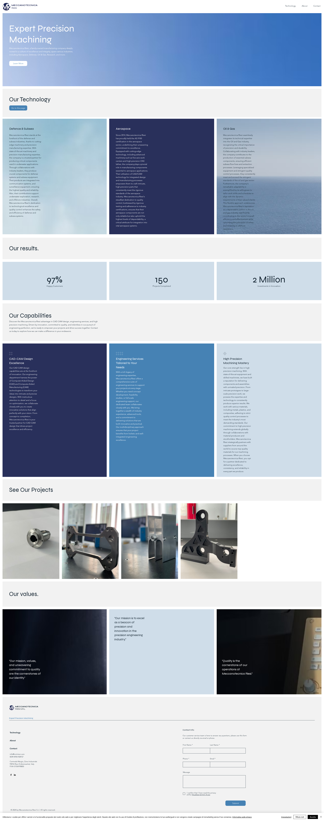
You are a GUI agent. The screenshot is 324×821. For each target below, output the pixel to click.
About (13, 740)
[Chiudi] (320, 817)
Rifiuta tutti (300, 817)
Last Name (214, 745)
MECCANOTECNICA (26, 706)
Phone (185, 759)
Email (212, 759)
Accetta (313, 817)
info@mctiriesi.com (17, 754)
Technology (15, 732)
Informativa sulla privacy (242, 817)
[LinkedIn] (15, 775)
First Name (187, 745)
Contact (13, 748)
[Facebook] (11, 775)
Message (186, 772)
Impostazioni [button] (286, 817)
